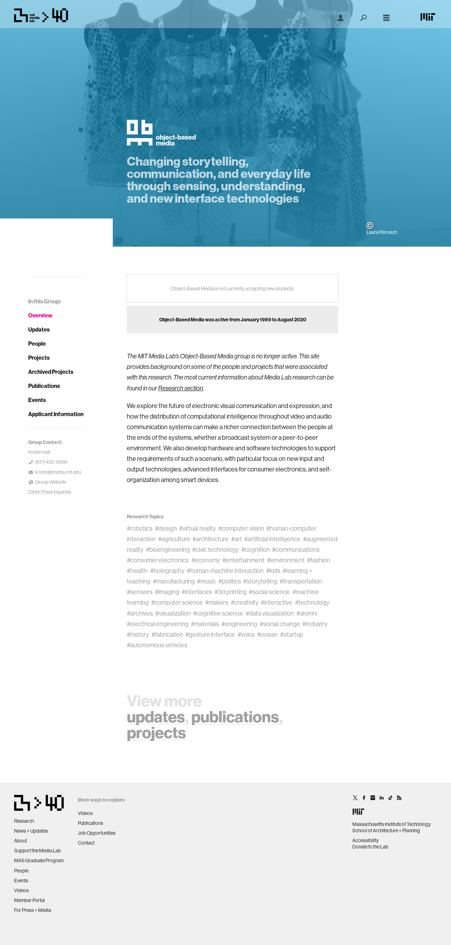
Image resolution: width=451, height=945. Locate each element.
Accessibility (365, 840)
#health (137, 571)
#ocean (267, 634)
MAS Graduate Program (39, 860)
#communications (296, 549)
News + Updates (31, 831)
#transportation (301, 581)
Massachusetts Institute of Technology (391, 824)
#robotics (140, 528)
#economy (205, 560)
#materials (205, 624)
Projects (39, 357)
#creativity (245, 602)
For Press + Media (32, 910)
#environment (286, 560)
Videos (21, 890)
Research (24, 821)
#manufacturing (174, 581)
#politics (229, 581)
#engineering (239, 624)
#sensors (140, 592)
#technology (312, 602)
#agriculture (174, 539)
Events (37, 399)
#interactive (276, 602)
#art (236, 539)
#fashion (318, 560)
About (20, 841)
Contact (86, 843)
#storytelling (260, 581)
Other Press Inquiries (49, 492)
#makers (216, 602)
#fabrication (167, 634)
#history (138, 634)
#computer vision (241, 528)
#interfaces (196, 592)
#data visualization (270, 613)
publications (235, 716)
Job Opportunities (97, 833)
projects (156, 732)
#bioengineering (168, 549)
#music (206, 581)
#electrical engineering (158, 624)
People (37, 343)
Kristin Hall (39, 452)
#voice (246, 634)
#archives (140, 613)
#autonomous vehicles (157, 645)
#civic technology (215, 549)
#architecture (210, 539)
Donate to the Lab (370, 847)
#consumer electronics (158, 560)
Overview (40, 315)
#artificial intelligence (272, 539)
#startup (291, 634)
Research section (180, 388)
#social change (280, 624)
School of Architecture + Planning (386, 830)
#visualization (173, 613)
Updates (39, 329)
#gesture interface (210, 634)
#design (166, 528)
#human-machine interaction (225, 571)
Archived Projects (50, 371)
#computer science (177, 602)
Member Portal (29, 900)
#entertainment (243, 560)
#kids (273, 571)
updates (156, 716)
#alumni (306, 613)
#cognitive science (218, 613)
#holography (167, 571)
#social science (269, 592)
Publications (44, 385)
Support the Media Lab (37, 850)
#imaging (167, 592)
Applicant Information (56, 414)
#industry (315, 624)
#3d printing (231, 592)
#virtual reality (197, 528)
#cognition (255, 549)
